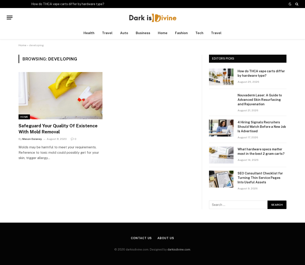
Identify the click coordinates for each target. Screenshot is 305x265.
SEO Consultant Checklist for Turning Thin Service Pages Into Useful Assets (260, 178)
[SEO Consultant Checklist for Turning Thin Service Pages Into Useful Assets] (221, 179)
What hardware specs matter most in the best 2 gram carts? (261, 151)
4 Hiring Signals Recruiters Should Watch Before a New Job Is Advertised (262, 126)
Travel (107, 33)
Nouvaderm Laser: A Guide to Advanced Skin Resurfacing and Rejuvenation (260, 99)
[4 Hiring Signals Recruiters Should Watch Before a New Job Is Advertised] (221, 128)
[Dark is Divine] (152, 17)
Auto (124, 33)
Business (143, 33)
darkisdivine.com (178, 249)
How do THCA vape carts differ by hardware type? (67, 4)
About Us (165, 238)
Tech (199, 33)
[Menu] (10, 17)
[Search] (296, 4)
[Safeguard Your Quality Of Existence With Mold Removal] (60, 95)
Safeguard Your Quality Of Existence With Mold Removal (58, 129)
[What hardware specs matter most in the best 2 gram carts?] (221, 155)
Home (162, 33)
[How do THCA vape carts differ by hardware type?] (221, 76)
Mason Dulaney (32, 139)
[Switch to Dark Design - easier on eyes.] (290, 4)
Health (89, 33)
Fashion (181, 33)
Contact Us (141, 238)
